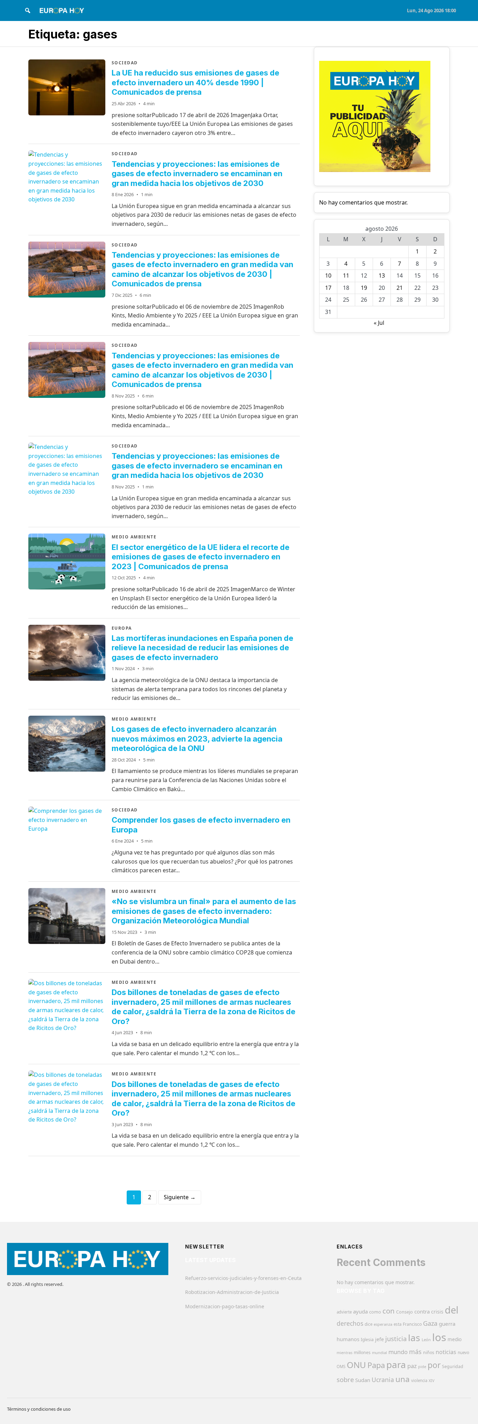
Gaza (430, 1323)
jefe (379, 1339)
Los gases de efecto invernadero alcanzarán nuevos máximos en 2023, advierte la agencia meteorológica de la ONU (197, 738)
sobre (345, 1379)
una (402, 1379)
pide (422, 1366)
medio (455, 1339)
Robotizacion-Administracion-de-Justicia (232, 1292)
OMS (341, 1366)
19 (364, 288)
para (396, 1364)
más (415, 1351)
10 (328, 275)
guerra (447, 1323)
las (414, 1337)
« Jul (379, 323)
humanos (348, 1339)
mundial (379, 1352)
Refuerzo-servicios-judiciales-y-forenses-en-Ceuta (243, 1278)
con (388, 1311)
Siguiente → (180, 1197)
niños (428, 1352)
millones (362, 1352)
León (426, 1339)
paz (412, 1366)
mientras (344, 1352)
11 (346, 275)
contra (422, 1311)
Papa (376, 1365)
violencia (419, 1380)
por (434, 1365)
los (439, 1337)
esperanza (383, 1324)
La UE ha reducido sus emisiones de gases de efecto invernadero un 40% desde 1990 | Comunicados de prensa (195, 82)
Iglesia (367, 1340)
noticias (446, 1352)
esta (397, 1324)
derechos (350, 1323)
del (451, 1309)
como (375, 1312)
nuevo (463, 1352)
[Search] (27, 10)
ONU (356, 1365)
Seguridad (452, 1366)
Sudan (362, 1379)
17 (328, 288)
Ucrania (383, 1379)
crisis (437, 1311)
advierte (344, 1312)
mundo (398, 1352)
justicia (396, 1338)
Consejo (404, 1312)
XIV (431, 1380)
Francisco (412, 1324)
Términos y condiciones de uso (39, 1409)
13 (382, 275)
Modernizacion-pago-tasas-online (224, 1306)
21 (399, 288)
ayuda (360, 1311)
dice (368, 1324)
